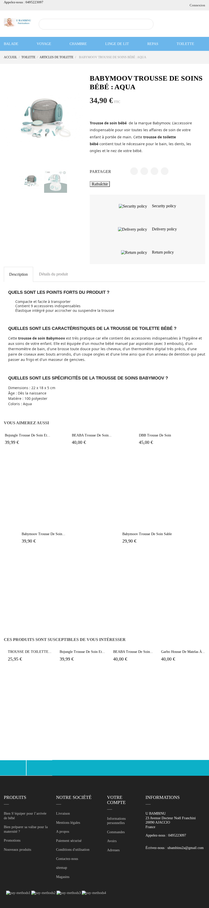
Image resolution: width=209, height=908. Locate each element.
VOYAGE (44, 44)
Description (18, 274)
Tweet (144, 171)
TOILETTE (185, 44)
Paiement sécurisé (69, 841)
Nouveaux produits (17, 850)
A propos (62, 831)
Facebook (13, 767)
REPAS (152, 44)
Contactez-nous (67, 859)
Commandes (116, 832)
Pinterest (164, 171)
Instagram (40, 767)
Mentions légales (68, 823)
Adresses (113, 850)
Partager (134, 171)
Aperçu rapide (41, 429)
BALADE (11, 44)
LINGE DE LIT (117, 44)
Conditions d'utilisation (72, 850)
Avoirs (111, 841)
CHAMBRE (78, 44)
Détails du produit (53, 274)
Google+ (154, 171)
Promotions (12, 840)
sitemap (61, 868)
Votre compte (116, 800)
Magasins (62, 877)
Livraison (63, 813)
